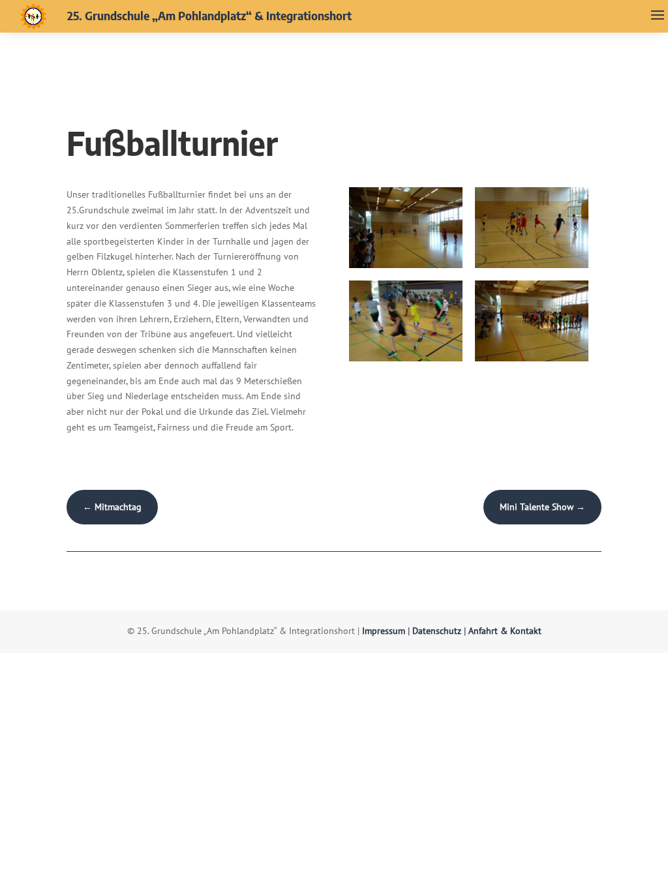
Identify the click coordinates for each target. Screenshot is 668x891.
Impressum (383, 631)
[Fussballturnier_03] (406, 361)
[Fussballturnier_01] (406, 268)
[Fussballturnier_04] (531, 361)
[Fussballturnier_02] (531, 268)
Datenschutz (436, 631)
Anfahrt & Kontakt (504, 631)
